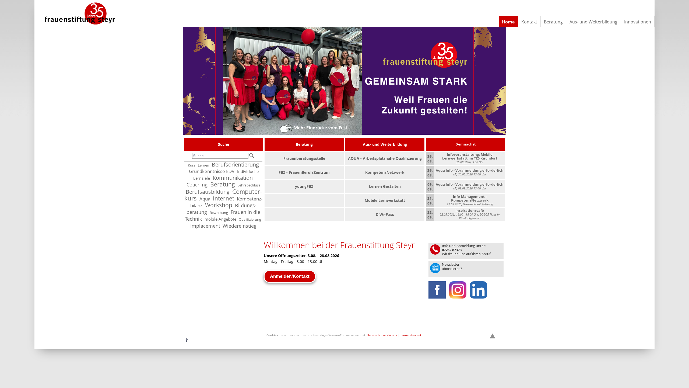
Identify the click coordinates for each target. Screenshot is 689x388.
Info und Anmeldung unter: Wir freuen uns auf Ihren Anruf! (466, 250)
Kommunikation (233, 177)
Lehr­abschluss (248, 185)
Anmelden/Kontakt (290, 276)
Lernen (203, 165)
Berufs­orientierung (235, 164)
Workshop (218, 205)
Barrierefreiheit (410, 335)
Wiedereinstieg (239, 226)
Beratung (222, 184)
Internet (223, 198)
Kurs (191, 165)
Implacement (205, 226)
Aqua (204, 199)
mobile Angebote (220, 219)
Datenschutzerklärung (382, 335)
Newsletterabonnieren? (452, 266)
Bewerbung (219, 212)
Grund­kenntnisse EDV (211, 171)
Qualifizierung (250, 219)
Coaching (197, 184)
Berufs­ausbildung (208, 191)
